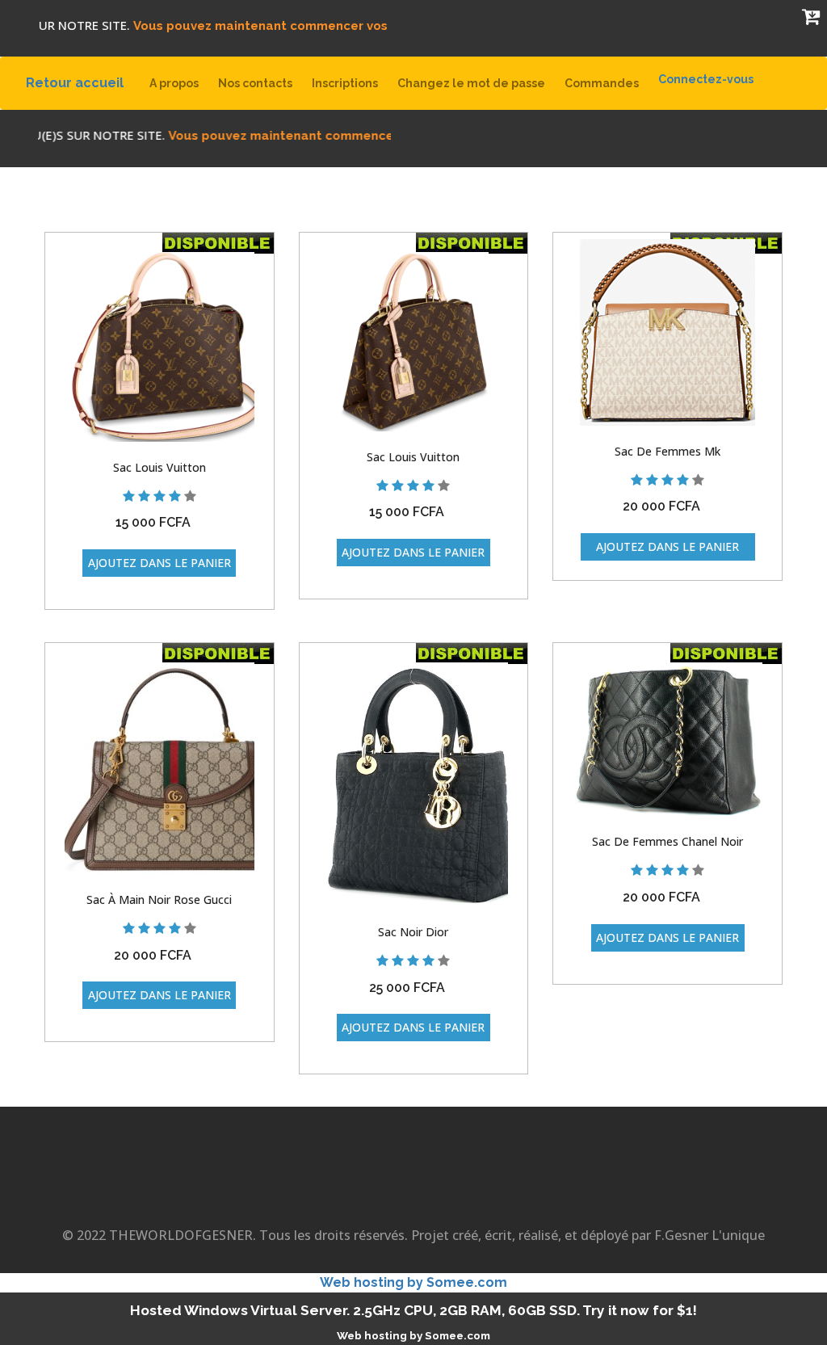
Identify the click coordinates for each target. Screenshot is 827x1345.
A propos (174, 83)
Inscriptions (345, 83)
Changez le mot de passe (471, 83)
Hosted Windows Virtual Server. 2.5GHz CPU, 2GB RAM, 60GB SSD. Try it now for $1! (413, 1310)
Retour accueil (81, 82)
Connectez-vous (706, 79)
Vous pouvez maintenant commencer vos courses (263, 26)
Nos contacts (255, 83)
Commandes (602, 83)
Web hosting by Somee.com (413, 1282)
